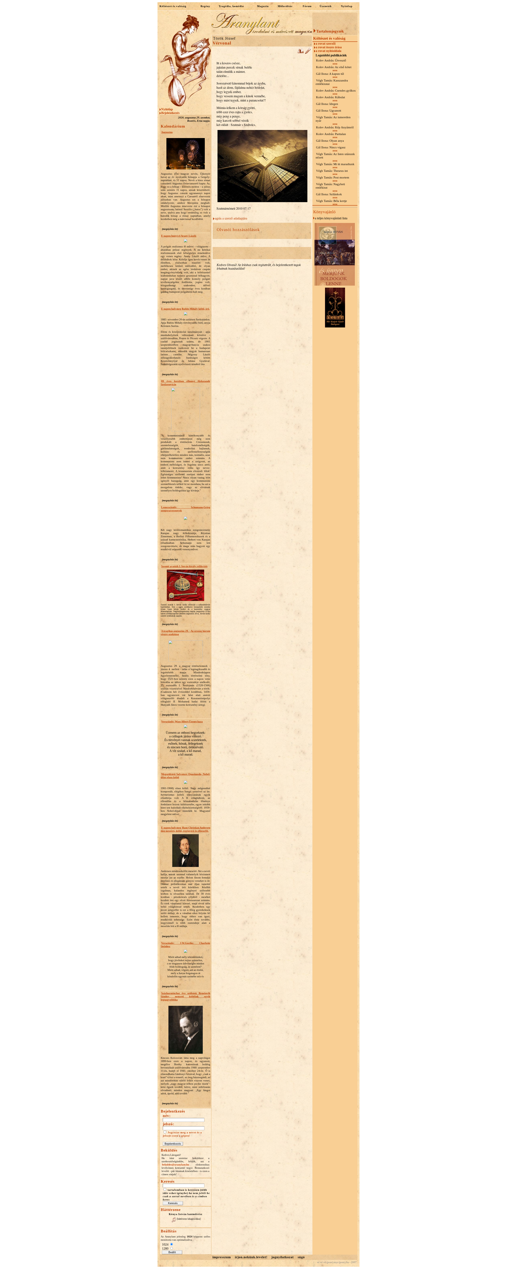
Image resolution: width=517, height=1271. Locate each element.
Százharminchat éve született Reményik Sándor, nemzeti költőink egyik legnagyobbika (185, 996)
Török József (224, 38)
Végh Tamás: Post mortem (332, 177)
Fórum (307, 6)
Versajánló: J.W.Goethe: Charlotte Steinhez (185, 945)
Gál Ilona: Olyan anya (330, 140)
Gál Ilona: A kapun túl (330, 73)
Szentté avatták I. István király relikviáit (184, 566)
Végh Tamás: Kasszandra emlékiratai (332, 82)
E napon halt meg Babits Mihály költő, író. (185, 308)
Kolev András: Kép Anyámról (335, 127)
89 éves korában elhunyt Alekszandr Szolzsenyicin (185, 383)
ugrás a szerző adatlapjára (231, 218)
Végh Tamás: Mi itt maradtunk (335, 164)
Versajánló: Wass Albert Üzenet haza (182, 721)
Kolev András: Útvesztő (331, 60)
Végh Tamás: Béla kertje (331, 201)
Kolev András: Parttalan (331, 134)
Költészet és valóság (173, 6)
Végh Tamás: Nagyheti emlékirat (330, 186)
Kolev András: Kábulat (330, 97)
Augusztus (167, 132)
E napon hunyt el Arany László (178, 235)
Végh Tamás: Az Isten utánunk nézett (335, 155)
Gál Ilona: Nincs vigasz (331, 147)
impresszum (221, 1257)
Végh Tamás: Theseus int (332, 170)
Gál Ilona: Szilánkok (329, 194)
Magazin (263, 6)
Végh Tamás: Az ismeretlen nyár (333, 119)
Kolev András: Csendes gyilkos (336, 90)
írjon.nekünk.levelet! (251, 1257)
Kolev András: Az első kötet (333, 67)
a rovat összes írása (329, 47)
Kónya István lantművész (185, 1214)
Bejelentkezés (170, 113)
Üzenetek (326, 6)
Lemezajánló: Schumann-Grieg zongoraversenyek (185, 509)
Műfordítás (285, 6)
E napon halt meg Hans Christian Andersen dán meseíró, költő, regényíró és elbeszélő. (185, 829)
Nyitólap (346, 6)
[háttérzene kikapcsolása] (189, 1218)
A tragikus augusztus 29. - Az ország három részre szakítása (185, 632)
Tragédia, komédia (231, 6)
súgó (301, 1257)
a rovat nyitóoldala (328, 51)
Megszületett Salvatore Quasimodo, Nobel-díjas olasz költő (185, 776)
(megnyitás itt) (170, 228)
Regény (205, 6)
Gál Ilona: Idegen (327, 104)
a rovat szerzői (325, 43)
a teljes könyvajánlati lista (331, 218)
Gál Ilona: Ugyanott (328, 110)
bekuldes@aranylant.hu (175, 1164)
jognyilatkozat (282, 1257)
